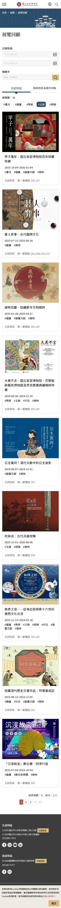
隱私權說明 (49, 896)
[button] (4, 4)
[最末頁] (40, 802)
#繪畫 (18, 104)
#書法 (6, 104)
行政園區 (35, 834)
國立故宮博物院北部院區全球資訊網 (27, 4)
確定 (53, 903)
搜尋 (55, 77)
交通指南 (42, 830)
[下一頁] (35, 802)
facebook (4, 845)
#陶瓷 (29, 104)
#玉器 (41, 104)
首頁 (4, 12)
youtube (15, 845)
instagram (10, 845)
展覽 (12, 12)
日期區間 (7, 48)
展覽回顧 (22, 12)
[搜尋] (57, 4)
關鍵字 (6, 72)
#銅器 (52, 104)
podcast (20, 845)
